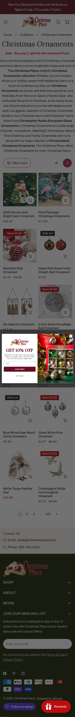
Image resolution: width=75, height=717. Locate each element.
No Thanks (19, 376)
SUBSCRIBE (19, 369)
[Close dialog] (70, 336)
